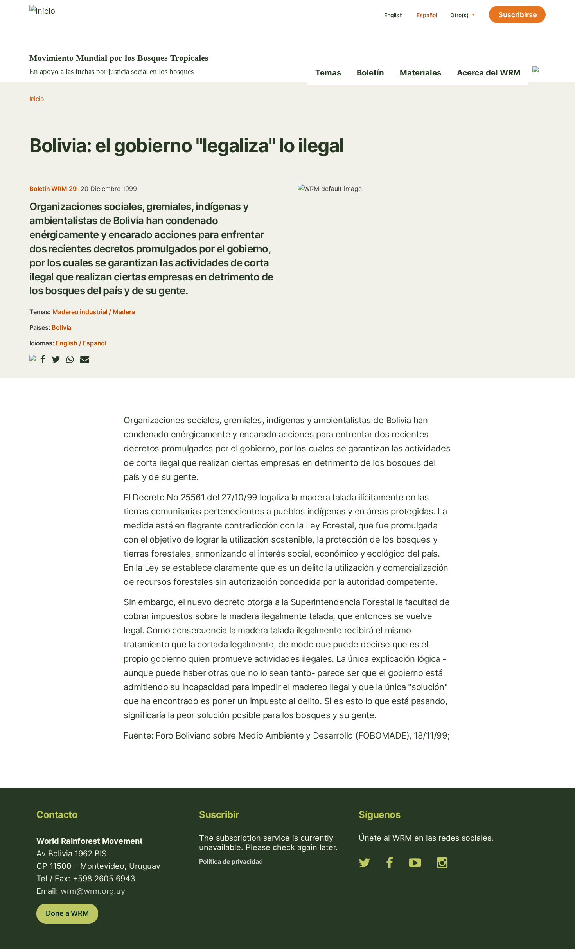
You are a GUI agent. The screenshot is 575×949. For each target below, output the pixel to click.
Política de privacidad (231, 861)
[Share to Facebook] (42, 359)
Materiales (420, 72)
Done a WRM (67, 913)
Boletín (370, 72)
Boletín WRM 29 (52, 188)
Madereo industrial (80, 312)
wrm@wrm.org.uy (93, 891)
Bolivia (61, 327)
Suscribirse (517, 15)
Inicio (36, 98)
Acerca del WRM (489, 72)
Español (427, 15)
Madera (124, 312)
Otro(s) (460, 15)
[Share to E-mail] (84, 359)
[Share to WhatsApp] (70, 359)
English (393, 15)
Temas (328, 72)
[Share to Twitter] (56, 359)
